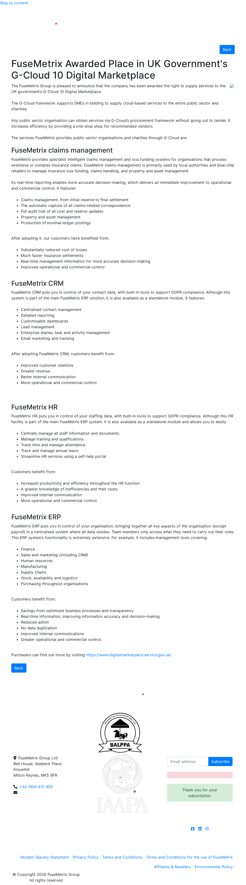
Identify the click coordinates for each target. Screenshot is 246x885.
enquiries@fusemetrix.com (43, 792)
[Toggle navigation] (236, 30)
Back (227, 49)
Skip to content (14, 2)
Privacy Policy (85, 857)
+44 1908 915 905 (184, 10)
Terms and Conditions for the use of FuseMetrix (189, 857)
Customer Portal (223, 10)
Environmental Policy (214, 866)
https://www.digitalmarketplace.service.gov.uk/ (129, 654)
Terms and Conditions (122, 857)
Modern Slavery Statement (44, 857)
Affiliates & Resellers (172, 866)
